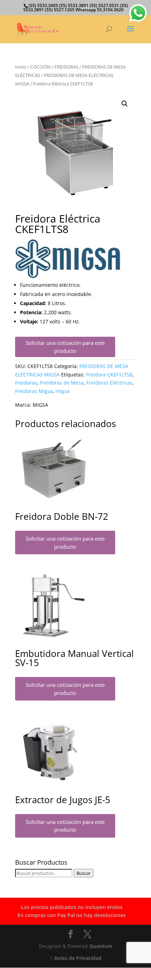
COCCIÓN (40, 67)
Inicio (20, 67)
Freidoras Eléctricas (109, 382)
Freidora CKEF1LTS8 (109, 374)
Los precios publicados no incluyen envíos (72, 907)
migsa (62, 391)
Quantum (100, 946)
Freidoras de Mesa (62, 382)
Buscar (84, 873)
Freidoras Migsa (34, 391)
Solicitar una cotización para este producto (65, 346)
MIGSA (40, 404)
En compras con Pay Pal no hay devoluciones (72, 915)
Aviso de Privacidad (77, 958)
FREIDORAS (66, 67)
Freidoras (26, 382)
